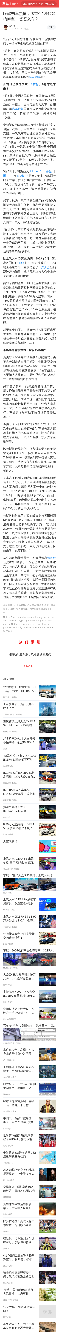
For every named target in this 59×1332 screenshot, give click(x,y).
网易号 (15, 3)
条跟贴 (29, 666)
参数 (49, 171)
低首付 (51, 558)
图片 (6, 175)
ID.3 (21, 263)
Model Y (22, 175)
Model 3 (35, 171)
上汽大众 (44, 267)
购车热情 (34, 77)
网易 (5, 3)
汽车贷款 (18, 109)
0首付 (35, 84)
